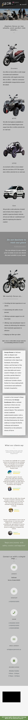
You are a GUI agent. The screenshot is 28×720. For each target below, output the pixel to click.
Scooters (14, 68)
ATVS (14, 118)
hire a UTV (13, 169)
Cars (14, 206)
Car (7, 340)
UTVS (14, 163)
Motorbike (13, 340)
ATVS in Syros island (9, 124)
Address (14, 573)
